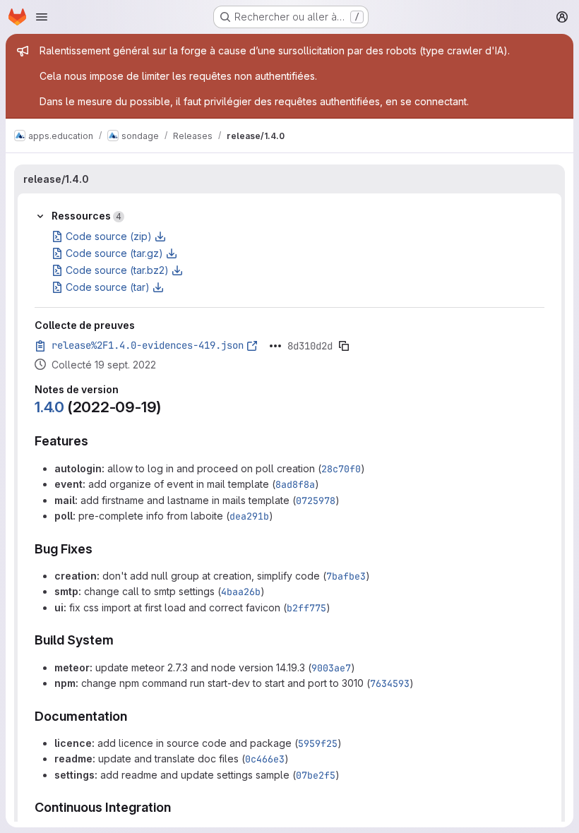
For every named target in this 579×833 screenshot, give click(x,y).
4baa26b (241, 591)
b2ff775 (306, 607)
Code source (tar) (108, 287)
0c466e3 (265, 759)
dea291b (249, 516)
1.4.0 (49, 407)
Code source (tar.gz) (114, 253)
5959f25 (318, 743)
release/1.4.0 (56, 179)
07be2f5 (315, 775)
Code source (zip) (109, 236)
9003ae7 (331, 667)
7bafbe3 (346, 576)
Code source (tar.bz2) (117, 270)
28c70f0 (341, 468)
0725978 (315, 500)
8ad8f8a (295, 484)
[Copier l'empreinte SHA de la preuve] (344, 346)
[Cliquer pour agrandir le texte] (275, 346)
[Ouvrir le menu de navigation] (41, 17)
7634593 (390, 683)
